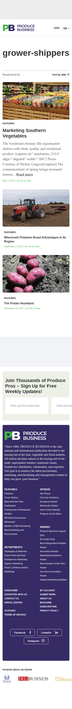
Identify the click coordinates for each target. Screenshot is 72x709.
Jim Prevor (45, 493)
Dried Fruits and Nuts (15, 555)
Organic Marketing (13, 563)
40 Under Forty (47, 539)
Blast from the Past (13, 501)
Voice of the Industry (50, 510)
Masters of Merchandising (17, 526)
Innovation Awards (49, 551)
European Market (48, 501)
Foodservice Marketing (15, 559)
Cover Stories (11, 497)
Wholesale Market (49, 505)
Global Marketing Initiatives (53, 579)
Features (8, 493)
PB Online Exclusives (15, 518)
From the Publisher (49, 497)
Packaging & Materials (15, 551)
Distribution (10, 505)
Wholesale (9, 522)
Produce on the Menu (50, 514)
